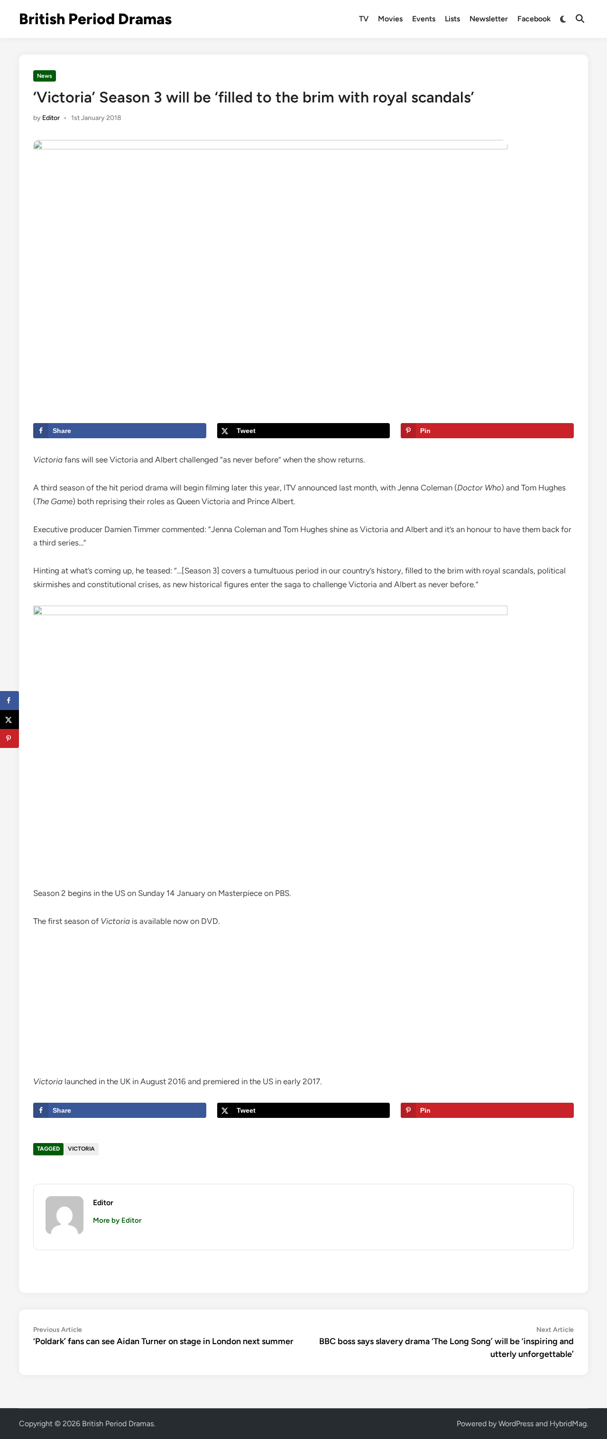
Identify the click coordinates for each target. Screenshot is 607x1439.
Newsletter (488, 18)
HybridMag (568, 1423)
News (44, 76)
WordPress (515, 1423)
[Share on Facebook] (9, 700)
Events (423, 18)
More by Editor (117, 1220)
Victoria (81, 1148)
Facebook (534, 18)
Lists (452, 18)
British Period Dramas (95, 19)
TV (363, 18)
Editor (51, 118)
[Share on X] (9, 719)
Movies (390, 18)
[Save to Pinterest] (9, 738)
